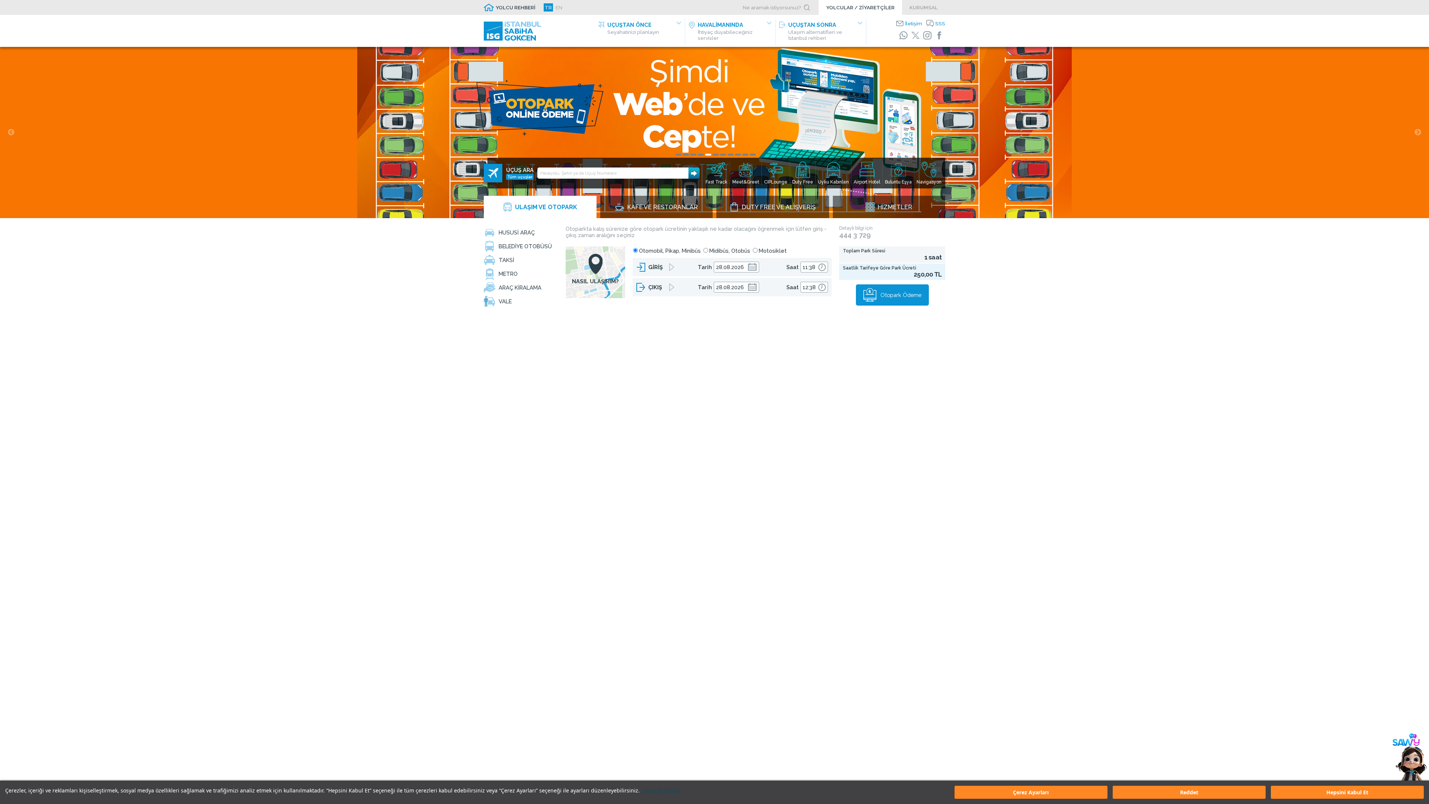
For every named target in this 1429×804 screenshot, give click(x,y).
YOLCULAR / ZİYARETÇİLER (860, 7)
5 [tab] (708, 155)
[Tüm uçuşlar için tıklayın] (493, 173)
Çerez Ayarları (1031, 792)
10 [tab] (745, 155)
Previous (11, 132)
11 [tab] (753, 155)
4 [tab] (701, 155)
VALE (505, 301)
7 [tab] (723, 155)
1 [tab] (678, 155)
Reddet (1189, 792)
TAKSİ (506, 260)
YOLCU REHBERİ (516, 7)
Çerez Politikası (661, 790)
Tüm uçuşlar (520, 177)
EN (559, 7)
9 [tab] (738, 155)
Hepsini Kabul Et (1347, 792)
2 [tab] (686, 155)
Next (1418, 132)
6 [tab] (716, 155)
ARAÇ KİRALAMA (520, 287)
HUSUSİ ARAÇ (517, 232)
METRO (508, 274)
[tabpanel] (714, 132)
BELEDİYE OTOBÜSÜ (525, 246)
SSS (940, 23)
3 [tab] (693, 155)
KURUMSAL (923, 7)
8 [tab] (730, 155)
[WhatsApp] (903, 35)
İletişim (913, 23)
